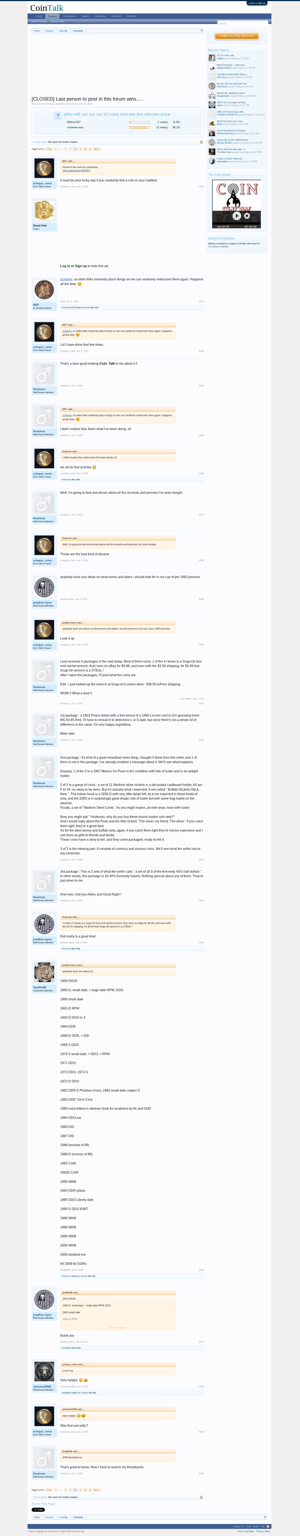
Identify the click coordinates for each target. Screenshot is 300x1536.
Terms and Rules (245, 1531)
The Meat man (224, 152)
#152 (201, 740)
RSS (268, 1526)
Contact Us (238, 1526)
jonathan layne (42, 602)
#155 (201, 942)
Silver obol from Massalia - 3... (232, 149)
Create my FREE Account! (236, 36)
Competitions (69, 16)
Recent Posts (57, 21)
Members (131, 16)
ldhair (219, 124)
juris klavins (82, 1276)
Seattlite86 (39, 987)
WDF (36, 304)
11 (90, 149)
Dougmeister (223, 96)
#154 (201, 900)
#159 (201, 1432)
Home (39, 16)
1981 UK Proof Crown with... (231, 112)
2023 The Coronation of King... (232, 102)
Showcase (100, 16)
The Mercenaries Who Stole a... (232, 74)
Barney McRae (224, 143)
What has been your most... (230, 121)
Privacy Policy (263, 1531)
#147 (201, 514)
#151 (201, 703)
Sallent (220, 58)
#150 (201, 644)
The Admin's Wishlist (218, 246)
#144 (201, 385)
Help (248, 1526)
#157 (201, 1342)
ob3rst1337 (72, 104)
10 (85, 149)
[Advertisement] (118, 67)
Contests (50, 104)
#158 (201, 1386)
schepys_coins (42, 183)
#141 (201, 186)
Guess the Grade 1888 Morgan (232, 140)
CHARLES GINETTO (227, 114)
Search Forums (39, 21)
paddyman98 (223, 68)
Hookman (86, 307)
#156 (201, 1270)
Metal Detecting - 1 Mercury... (231, 65)
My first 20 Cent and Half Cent (232, 83)
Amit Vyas (222, 77)
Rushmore (222, 86)
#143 (201, 351)
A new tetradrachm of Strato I (231, 130)
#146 (201, 473)
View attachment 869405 (76, 170)
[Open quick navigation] (201, 30)
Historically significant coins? (231, 93)
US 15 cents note (225, 55)
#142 (201, 301)
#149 (201, 599)
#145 (201, 435)
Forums (52, 16)
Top (262, 1526)
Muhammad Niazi (225, 133)
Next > (97, 149)
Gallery (85, 16)
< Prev (49, 149)
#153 (201, 859)
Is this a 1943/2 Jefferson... (230, 158)
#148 (201, 560)
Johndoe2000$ (68, 307)
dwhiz (220, 105)
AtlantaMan (222, 161)
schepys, (66, 279)
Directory (116, 16)
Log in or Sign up (257, 3)
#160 (201, 1473)
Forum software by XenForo (57, 1531)
